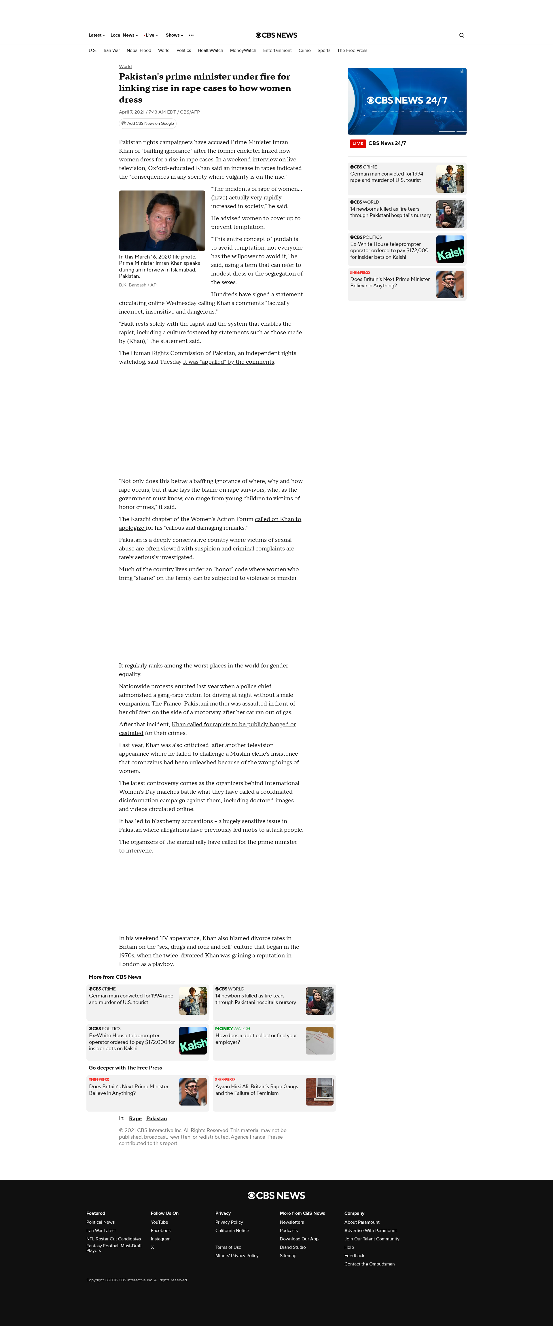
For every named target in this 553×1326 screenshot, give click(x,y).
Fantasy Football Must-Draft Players (114, 1248)
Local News (123, 35)
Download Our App (299, 1239)
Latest (96, 35)
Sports (324, 50)
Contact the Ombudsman (369, 1264)
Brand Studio (293, 1247)
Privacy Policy (229, 1222)
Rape (135, 1118)
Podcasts (289, 1230)
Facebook (161, 1230)
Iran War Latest (101, 1230)
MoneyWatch (243, 50)
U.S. (93, 50)
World (164, 50)
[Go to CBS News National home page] (276, 35)
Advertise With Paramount (370, 1230)
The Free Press (352, 50)
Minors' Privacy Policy (237, 1255)
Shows (173, 35)
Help (349, 1247)
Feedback (354, 1255)
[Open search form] (461, 35)
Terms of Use (228, 1247)
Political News (100, 1222)
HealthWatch (210, 50)
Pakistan (156, 1118)
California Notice (232, 1230)
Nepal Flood (139, 50)
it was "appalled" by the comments (228, 362)
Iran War (112, 50)
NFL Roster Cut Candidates (113, 1239)
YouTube (159, 1222)
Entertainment (277, 50)
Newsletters (292, 1222)
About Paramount (362, 1222)
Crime (305, 50)
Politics (184, 50)
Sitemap (288, 1255)
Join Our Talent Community (371, 1239)
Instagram (161, 1239)
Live (151, 35)
